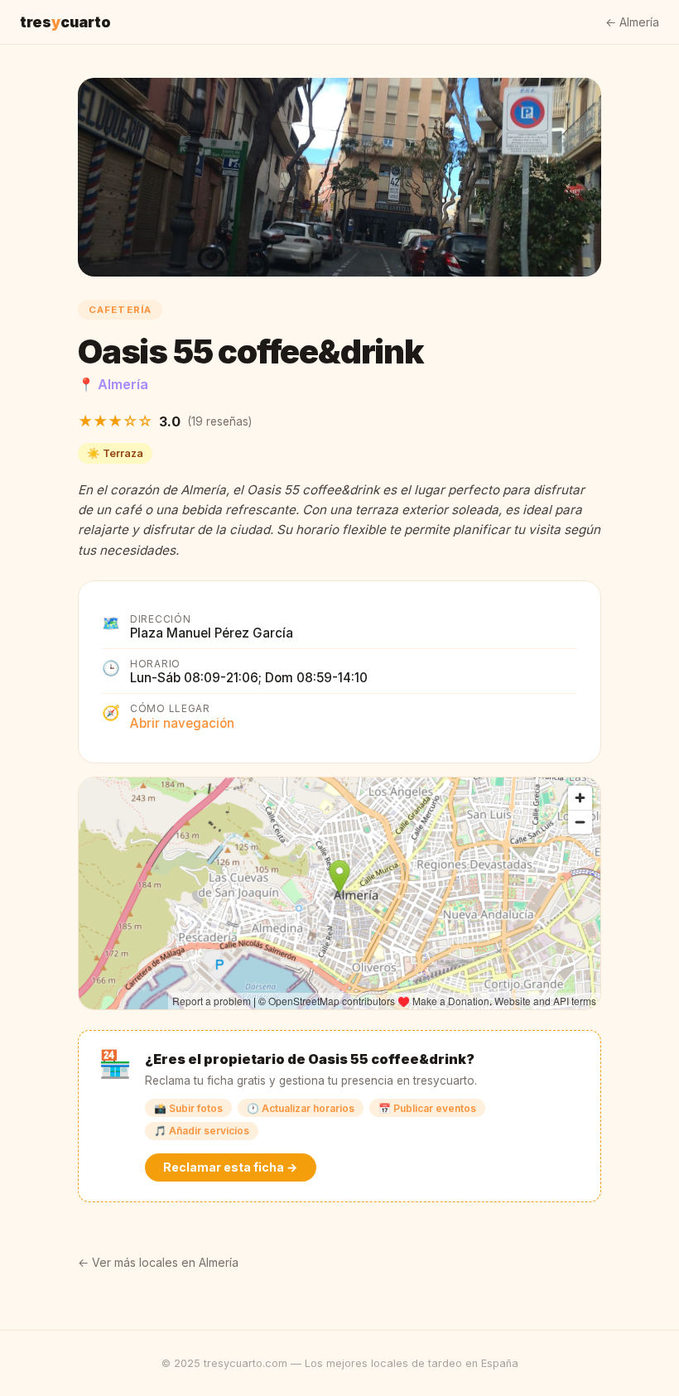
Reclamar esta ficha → (230, 1167)
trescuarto (65, 22)
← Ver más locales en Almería (158, 1262)
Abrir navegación (182, 723)
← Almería (632, 22)
